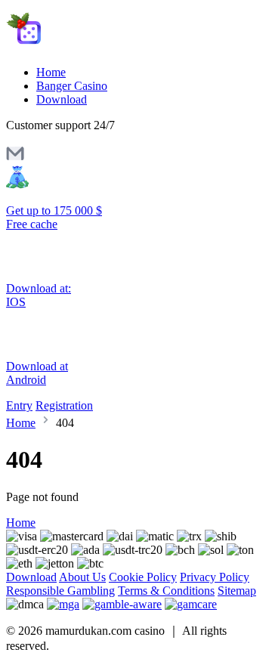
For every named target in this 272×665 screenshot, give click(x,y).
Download (61, 99)
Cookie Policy (143, 577)
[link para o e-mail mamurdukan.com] (15, 158)
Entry (19, 405)
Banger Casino (71, 85)
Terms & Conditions (166, 590)
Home (51, 72)
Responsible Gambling (60, 590)
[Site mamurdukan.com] (70, 46)
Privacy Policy (214, 577)
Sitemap (237, 590)
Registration (64, 405)
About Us (82, 577)
